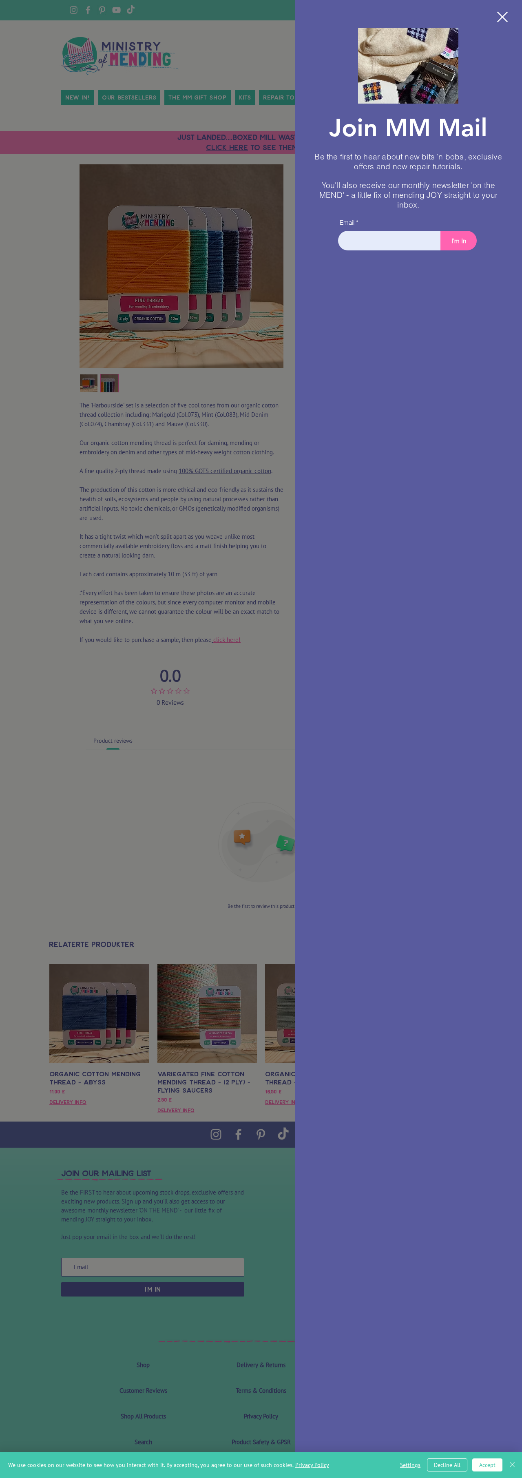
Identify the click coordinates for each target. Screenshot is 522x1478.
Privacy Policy (312, 1465)
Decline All (447, 1465)
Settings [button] (410, 1465)
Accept (487, 1465)
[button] (502, 17)
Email (347, 222)
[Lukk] (512, 1464)
